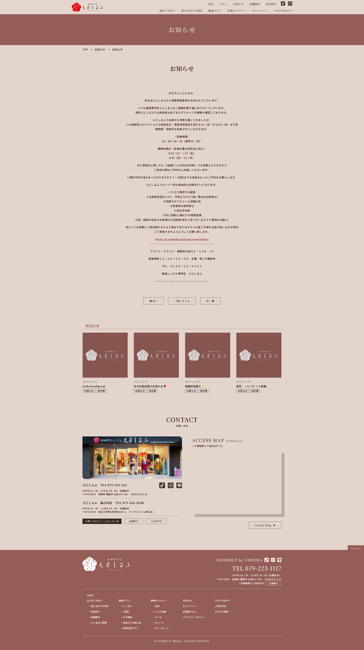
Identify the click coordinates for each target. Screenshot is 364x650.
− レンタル (125, 606)
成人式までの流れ (192, 10)
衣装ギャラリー (237, 10)
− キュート (157, 622)
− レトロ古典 (158, 611)
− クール (156, 617)
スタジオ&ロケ (283, 10)
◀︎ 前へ (153, 301)
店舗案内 (254, 4)
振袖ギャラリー (159, 600)
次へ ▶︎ (210, 301)
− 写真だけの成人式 (130, 622)
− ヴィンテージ (159, 628)
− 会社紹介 (93, 611)
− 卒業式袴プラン (129, 628)
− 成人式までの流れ (98, 606)
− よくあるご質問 (97, 622)
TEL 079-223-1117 (257, 568)
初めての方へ (167, 10)
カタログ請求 (221, 611)
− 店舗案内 (93, 617)
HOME (90, 595)
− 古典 (155, 606)
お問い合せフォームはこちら (100, 521)
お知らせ (238, 4)
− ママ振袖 (125, 617)
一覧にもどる (182, 301)
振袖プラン (215, 10)
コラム (223, 4)
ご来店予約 (156, 521)
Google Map (263, 525)
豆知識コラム (189, 611)
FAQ (211, 4)
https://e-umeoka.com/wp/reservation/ (182, 239)
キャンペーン (260, 10)
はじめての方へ (95, 600)
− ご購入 (124, 611)
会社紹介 (271, 4)
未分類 (101, 390)
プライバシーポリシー (194, 617)
